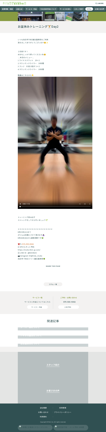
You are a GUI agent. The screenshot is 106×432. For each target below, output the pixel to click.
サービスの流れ (65, 9)
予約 (100, 3)
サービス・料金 (31, 9)
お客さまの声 (99, 9)
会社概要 (43, 407)
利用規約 (43, 416)
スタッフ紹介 (78, 9)
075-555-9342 (28, 244)
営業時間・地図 (7, 9)
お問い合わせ (43, 412)
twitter (53, 274)
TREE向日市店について (48, 9)
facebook (45, 274)
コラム (89, 9)
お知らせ (19, 9)
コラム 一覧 (53, 284)
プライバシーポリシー (62, 412)
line (61, 274)
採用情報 (62, 407)
